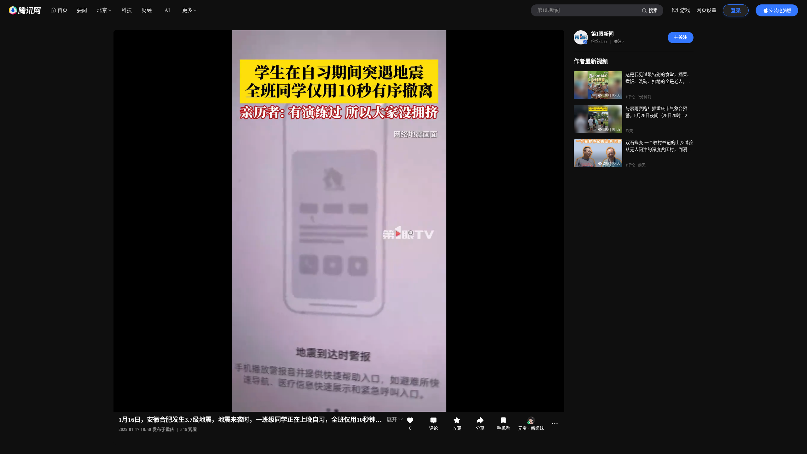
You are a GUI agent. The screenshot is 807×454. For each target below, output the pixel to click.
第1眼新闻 (602, 34)
